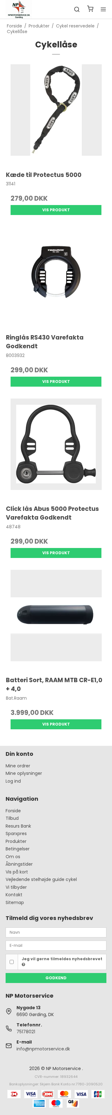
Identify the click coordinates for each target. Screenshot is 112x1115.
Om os (13, 856)
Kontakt (14, 895)
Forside (13, 811)
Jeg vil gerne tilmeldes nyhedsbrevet (62, 958)
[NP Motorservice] (19, 9)
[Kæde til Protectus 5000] (56, 114)
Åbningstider (19, 864)
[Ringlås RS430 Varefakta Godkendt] (56, 277)
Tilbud (12, 818)
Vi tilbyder (16, 887)
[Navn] (56, 932)
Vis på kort (17, 872)
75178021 (25, 1032)
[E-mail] (56, 945)
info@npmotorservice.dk (43, 1049)
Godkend (56, 978)
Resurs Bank (18, 826)
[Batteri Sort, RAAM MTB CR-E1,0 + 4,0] (56, 620)
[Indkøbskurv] (90, 9)
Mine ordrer (18, 766)
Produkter (16, 841)
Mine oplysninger (24, 773)
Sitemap (15, 902)
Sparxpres (16, 833)
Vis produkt (56, 210)
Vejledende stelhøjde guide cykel (41, 879)
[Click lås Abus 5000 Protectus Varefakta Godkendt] (56, 449)
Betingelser (18, 849)
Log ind (13, 781)
